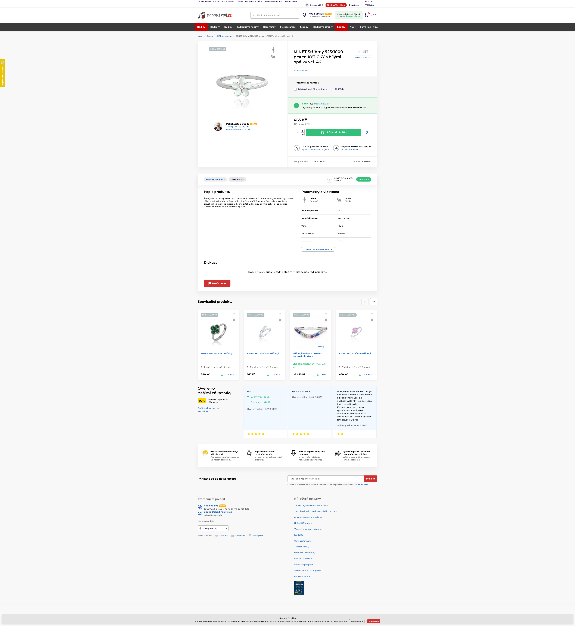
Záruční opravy (301, 546)
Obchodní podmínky (304, 552)
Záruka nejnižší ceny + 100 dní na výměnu (216, 1)
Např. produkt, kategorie (269, 15)
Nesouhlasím (357, 621)
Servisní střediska (303, 558)
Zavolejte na (237, 127)
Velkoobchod (291, 1)
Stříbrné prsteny (224, 36)
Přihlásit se (369, 5)
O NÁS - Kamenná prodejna (308, 517)
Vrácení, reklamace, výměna (308, 529)
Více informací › (301, 70)
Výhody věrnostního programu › (316, 149)
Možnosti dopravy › (322, 104)
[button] (318, 249)
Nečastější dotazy (303, 523)
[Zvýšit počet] (302, 131)
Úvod (200, 36)
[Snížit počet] (302, 134)
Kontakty (298, 535)
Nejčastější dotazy (273, 1)
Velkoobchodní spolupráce (307, 570)
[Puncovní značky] (299, 587)
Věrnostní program (303, 564)
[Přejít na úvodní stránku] (215, 15)
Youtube (223, 535)
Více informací (362, 485)
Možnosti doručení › (350, 149)
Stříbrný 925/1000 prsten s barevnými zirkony (307, 354)
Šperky (210, 36)
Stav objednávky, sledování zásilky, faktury (315, 511)
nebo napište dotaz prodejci (238, 129)
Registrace (354, 5)
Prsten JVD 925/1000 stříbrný (217, 353)
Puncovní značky (302, 576)
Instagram (258, 535)
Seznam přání (316, 5)
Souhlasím (374, 621)
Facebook (240, 535)
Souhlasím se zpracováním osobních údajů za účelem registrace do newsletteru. (328, 485)
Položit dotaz (218, 283)
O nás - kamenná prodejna (250, 1)
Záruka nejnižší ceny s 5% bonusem (312, 505)
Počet (297, 132)
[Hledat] (253, 15)
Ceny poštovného (302, 541)
